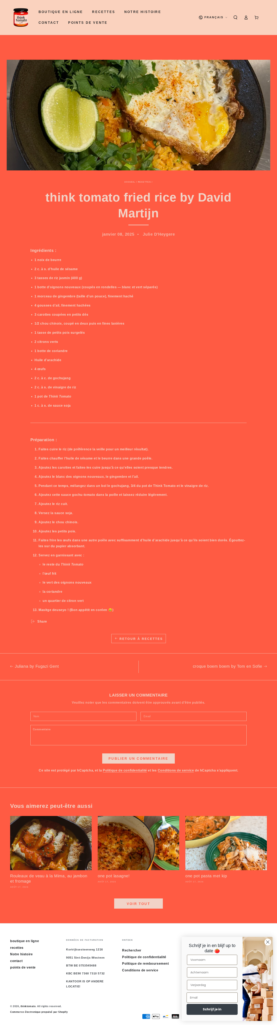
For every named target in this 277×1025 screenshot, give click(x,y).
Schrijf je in (212, 1009)
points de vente (23, 967)
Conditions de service (176, 770)
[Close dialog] (267, 942)
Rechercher (131, 950)
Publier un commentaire (138, 758)
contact (16, 961)
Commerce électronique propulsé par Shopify (39, 1012)
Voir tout (138, 904)
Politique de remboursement (145, 963)
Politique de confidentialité (125, 770)
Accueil (129, 182)
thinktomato (28, 1006)
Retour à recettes (141, 638)
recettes (144, 182)
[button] (235, 17)
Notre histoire (21, 954)
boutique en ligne (24, 941)
